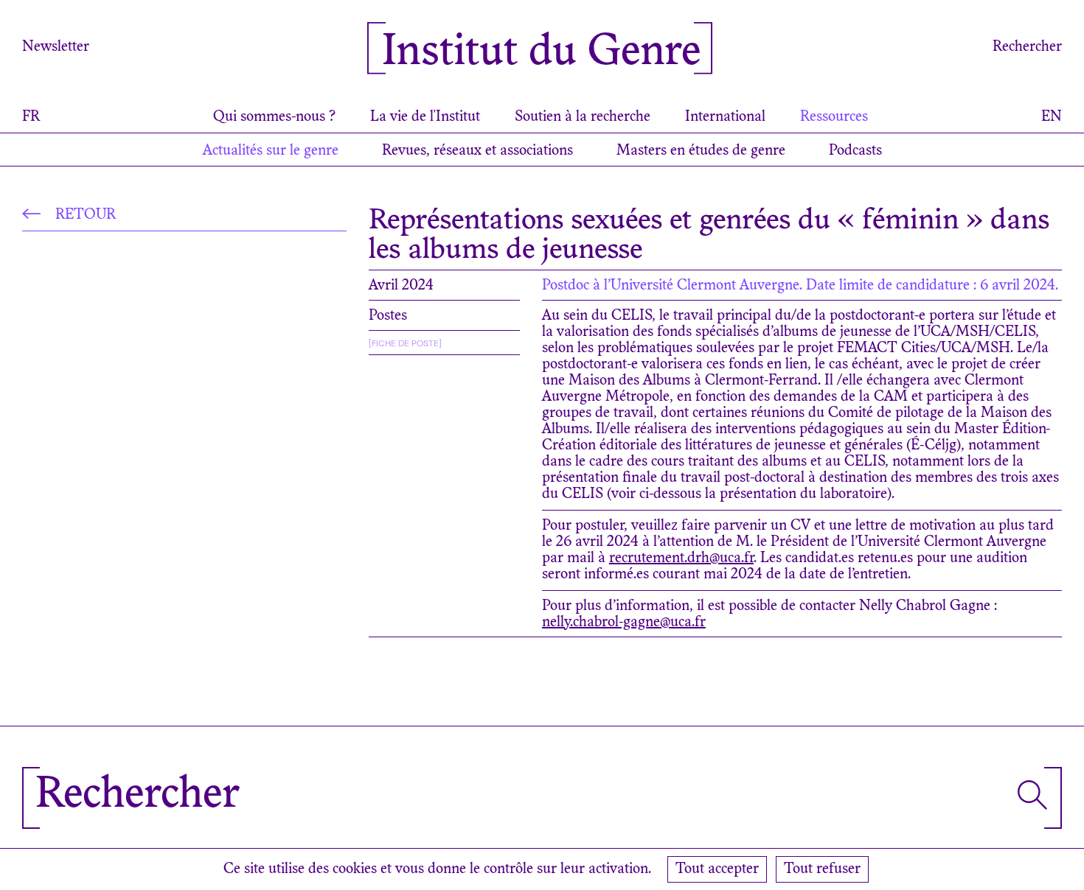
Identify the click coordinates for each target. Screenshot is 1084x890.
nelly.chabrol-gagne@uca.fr (624, 622)
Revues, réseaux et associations (477, 151)
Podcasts (855, 151)
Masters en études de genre (700, 151)
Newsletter (55, 47)
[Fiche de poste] (405, 343)
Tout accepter (717, 869)
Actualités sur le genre (270, 151)
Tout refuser (822, 869)
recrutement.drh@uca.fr (681, 558)
